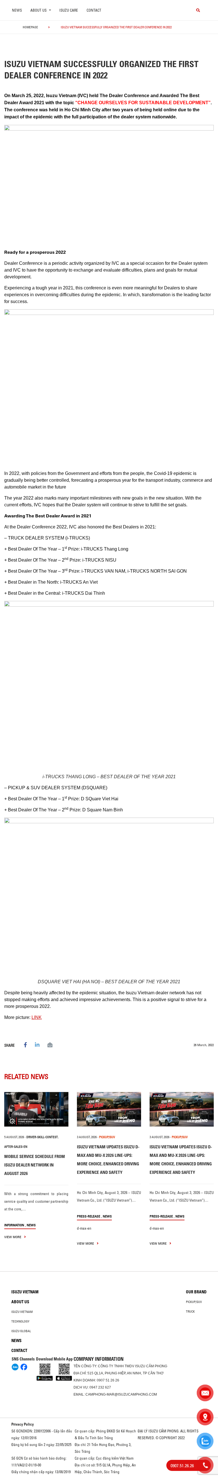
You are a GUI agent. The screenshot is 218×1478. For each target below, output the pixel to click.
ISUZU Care (68, 10)
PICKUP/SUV (107, 1137)
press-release (88, 1216)
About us (20, 1301)
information (14, 1225)
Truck (190, 1311)
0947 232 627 (100, 1387)
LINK (37, 1017)
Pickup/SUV (194, 1302)
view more (13, 1237)
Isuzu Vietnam (25, 1291)
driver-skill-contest (42, 1137)
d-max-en (84, 1228)
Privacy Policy (22, 1424)
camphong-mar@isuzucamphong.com (121, 1394)
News (17, 10)
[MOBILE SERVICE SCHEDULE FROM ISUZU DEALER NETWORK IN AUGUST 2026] (36, 1109)
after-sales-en (15, 1147)
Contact (94, 10)
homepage (30, 27)
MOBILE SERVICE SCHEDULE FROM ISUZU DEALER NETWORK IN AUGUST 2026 (34, 1165)
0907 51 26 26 (108, 1380)
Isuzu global (21, 1331)
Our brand (196, 1291)
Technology (20, 1321)
